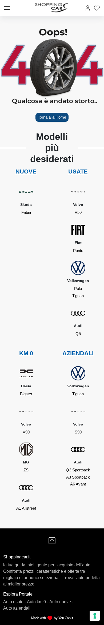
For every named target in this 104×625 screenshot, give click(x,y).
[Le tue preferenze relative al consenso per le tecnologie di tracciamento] (95, 616)
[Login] (88, 8)
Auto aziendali (16, 608)
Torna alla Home (52, 117)
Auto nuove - (61, 602)
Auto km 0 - (37, 602)
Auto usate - (14, 602)
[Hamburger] (7, 8)
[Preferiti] (97, 8)
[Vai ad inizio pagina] (52, 540)
